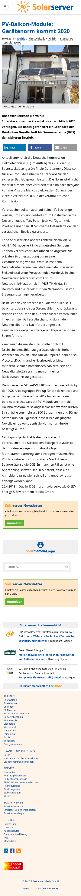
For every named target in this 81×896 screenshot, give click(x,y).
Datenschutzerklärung (15, 834)
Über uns (8, 827)
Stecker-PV (66, 38)
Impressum (10, 824)
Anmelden (14, 523)
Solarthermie (11, 703)
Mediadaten (10, 841)
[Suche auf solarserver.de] (67, 567)
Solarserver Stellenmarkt (39, 625)
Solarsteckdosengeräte (18, 168)
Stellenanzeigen (12, 792)
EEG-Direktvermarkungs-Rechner (21, 782)
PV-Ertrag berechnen (15, 775)
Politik (52, 38)
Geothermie (10, 730)
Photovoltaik (37, 38)
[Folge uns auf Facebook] (12, 852)
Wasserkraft (10, 727)
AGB (6, 837)
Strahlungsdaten (12, 789)
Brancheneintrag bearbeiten (19, 761)
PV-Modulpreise (12, 785)
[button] (14, 147)
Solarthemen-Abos (13, 806)
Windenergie (10, 720)
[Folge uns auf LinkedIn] (6, 852)
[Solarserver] (45, 7)
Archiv (21, 38)
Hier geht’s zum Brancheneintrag (21, 758)
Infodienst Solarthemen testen (20, 809)
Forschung (9, 734)
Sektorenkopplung (13, 717)
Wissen (7, 796)
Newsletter (9, 772)
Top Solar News (11, 42)
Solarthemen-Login (14, 813)
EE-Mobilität (10, 710)
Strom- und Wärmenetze (17, 713)
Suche (7, 755)
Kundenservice (11, 830)
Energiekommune (13, 744)
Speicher (8, 706)
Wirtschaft (9, 740)
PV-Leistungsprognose (15, 779)
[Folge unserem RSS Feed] (18, 852)
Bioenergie (9, 723)
